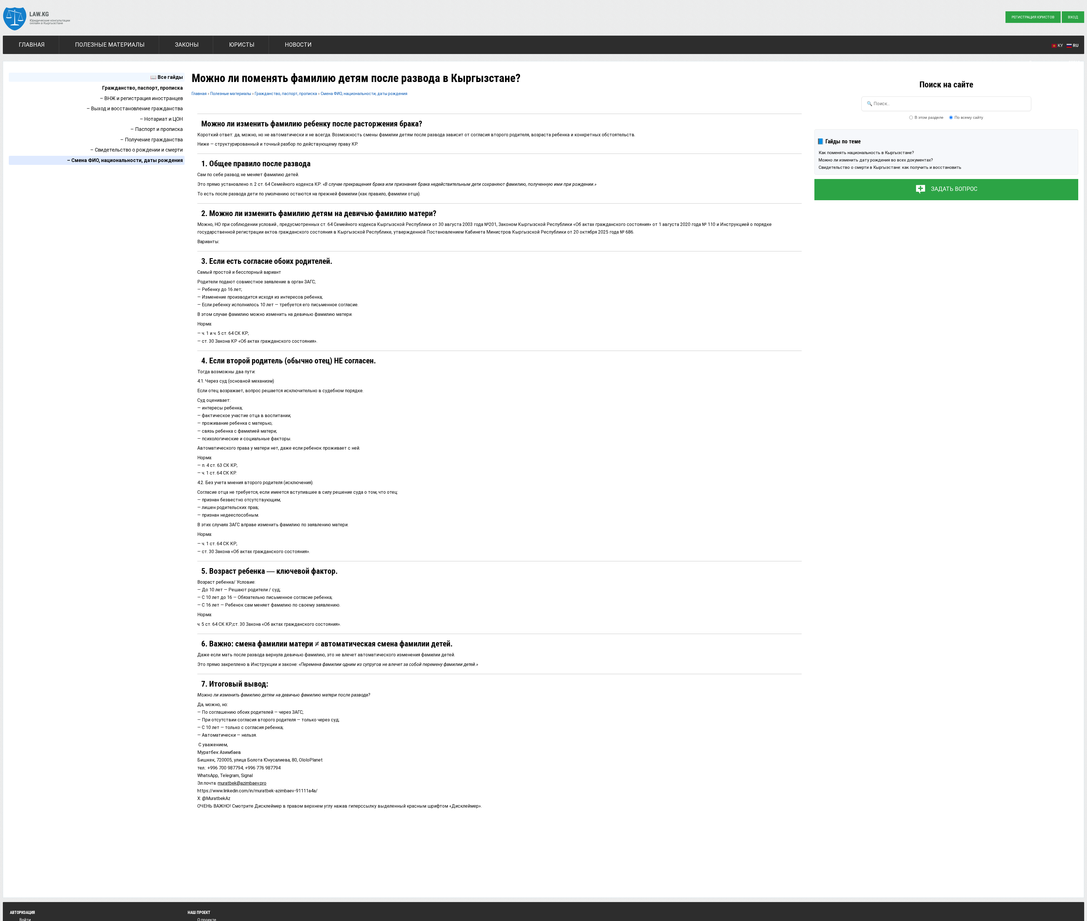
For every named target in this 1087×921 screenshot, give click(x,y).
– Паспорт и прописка (156, 129)
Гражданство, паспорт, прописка (142, 88)
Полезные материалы (110, 44)
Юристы (241, 44)
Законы (187, 44)
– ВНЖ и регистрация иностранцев (141, 98)
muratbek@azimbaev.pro (242, 783)
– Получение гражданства (151, 140)
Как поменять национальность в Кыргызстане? (866, 152)
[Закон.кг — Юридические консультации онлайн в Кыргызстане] (36, 19)
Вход (1073, 17)
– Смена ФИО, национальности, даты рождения (125, 160)
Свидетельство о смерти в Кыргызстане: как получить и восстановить (890, 167)
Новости (298, 44)
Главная (32, 44)
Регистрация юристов (1033, 17)
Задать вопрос (954, 189)
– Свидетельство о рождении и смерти (136, 150)
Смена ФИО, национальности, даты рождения (364, 93)
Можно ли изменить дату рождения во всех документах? (876, 160)
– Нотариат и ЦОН (161, 119)
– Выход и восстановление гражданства (135, 108)
